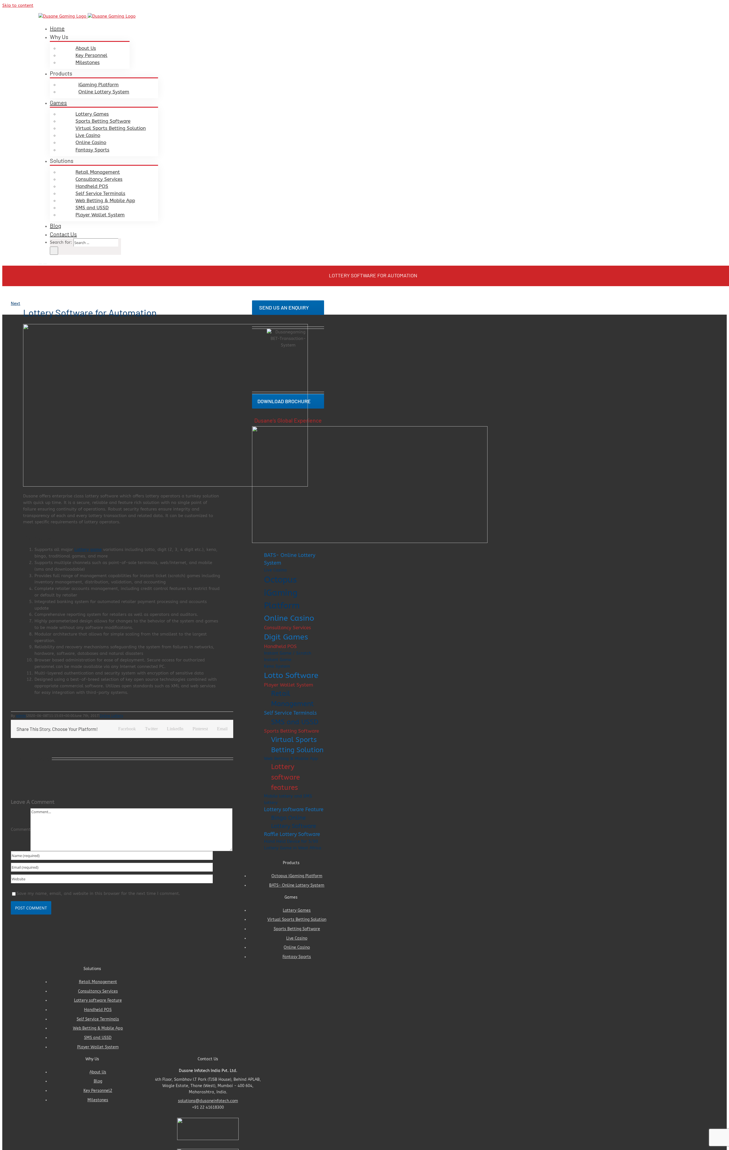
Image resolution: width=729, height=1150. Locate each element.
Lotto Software (291, 675)
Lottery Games (297, 910)
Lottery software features (285, 777)
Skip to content (17, 5)
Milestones (97, 1100)
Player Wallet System (288, 685)
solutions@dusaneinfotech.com (208, 1100)
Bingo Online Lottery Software (293, 822)
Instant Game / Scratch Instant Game (287, 656)
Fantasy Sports (296, 956)
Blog (98, 1081)
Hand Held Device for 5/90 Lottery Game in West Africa (292, 844)
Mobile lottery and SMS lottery (288, 799)
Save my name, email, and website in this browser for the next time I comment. (98, 893)
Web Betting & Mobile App (291, 758)
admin (21, 716)
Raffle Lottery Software (292, 834)
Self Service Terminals (290, 713)
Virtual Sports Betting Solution (297, 745)
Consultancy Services (287, 627)
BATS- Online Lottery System (289, 559)
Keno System (277, 666)
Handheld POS (280, 646)
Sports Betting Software (291, 731)
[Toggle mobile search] (45, 262)
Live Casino (275, 570)
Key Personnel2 (97, 1090)
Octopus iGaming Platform (282, 593)
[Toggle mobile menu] (40, 262)
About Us (97, 1072)
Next (15, 303)
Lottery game (88, 549)
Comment (20, 829)
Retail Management (292, 699)
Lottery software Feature (293, 809)
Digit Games (286, 636)
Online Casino (289, 618)
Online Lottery (111, 716)
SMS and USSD (294, 722)
